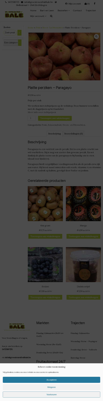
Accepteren (52, 380)
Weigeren (51, 387)
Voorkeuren (52, 394)
